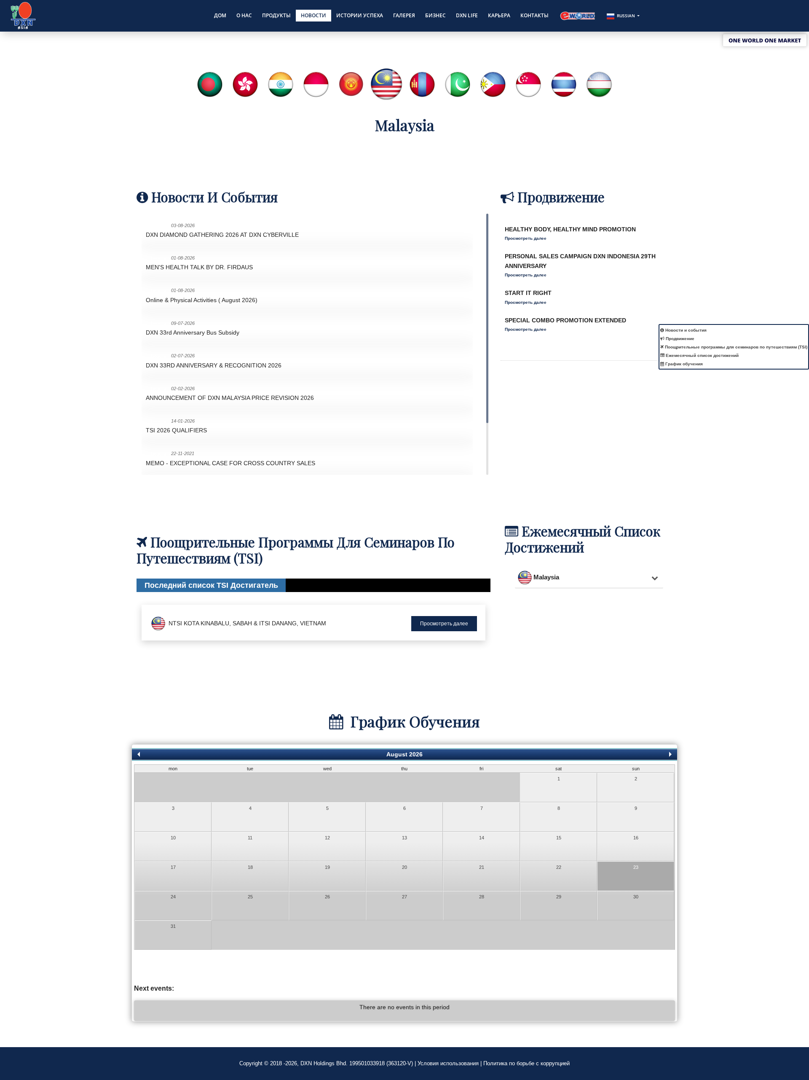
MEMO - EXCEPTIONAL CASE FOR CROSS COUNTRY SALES (230, 463)
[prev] (138, 753)
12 (327, 837)
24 (173, 896)
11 (250, 837)
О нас (244, 15)
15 (558, 837)
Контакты (534, 15)
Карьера (499, 15)
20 (404, 867)
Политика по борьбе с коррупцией (526, 1063)
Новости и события (685, 330)
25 (250, 896)
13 (404, 837)
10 (173, 837)
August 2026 (404, 754)
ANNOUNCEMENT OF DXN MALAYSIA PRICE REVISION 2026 (230, 397)
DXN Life (467, 15)
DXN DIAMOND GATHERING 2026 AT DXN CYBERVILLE (222, 234)
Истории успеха (359, 15)
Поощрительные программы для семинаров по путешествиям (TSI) (735, 347)
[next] (670, 753)
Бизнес (435, 15)
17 (173, 867)
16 (635, 837)
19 (327, 867)
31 (173, 926)
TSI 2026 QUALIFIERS (176, 430)
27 (404, 896)
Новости (313, 15)
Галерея (404, 15)
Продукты (276, 15)
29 (558, 896)
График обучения (683, 364)
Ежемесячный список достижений (701, 355)
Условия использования (448, 1063)
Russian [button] (626, 16)
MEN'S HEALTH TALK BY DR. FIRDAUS (199, 267)
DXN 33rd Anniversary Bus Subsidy (192, 332)
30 (635, 896)
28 (481, 896)
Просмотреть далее (525, 233)
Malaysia (546, 577)
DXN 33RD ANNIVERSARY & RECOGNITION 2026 (213, 365)
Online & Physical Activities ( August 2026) (201, 300)
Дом (220, 15)
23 (635, 867)
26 (327, 896)
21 (481, 867)
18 (250, 867)
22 (558, 867)
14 (481, 837)
